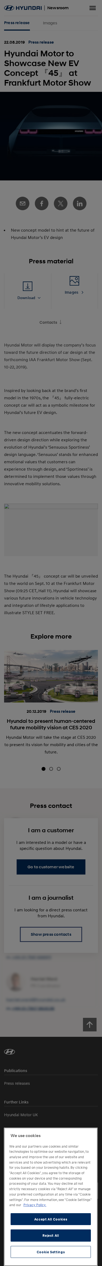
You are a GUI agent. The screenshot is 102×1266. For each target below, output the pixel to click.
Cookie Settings (51, 1252)
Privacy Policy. (34, 1205)
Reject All (50, 1235)
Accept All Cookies (50, 1219)
